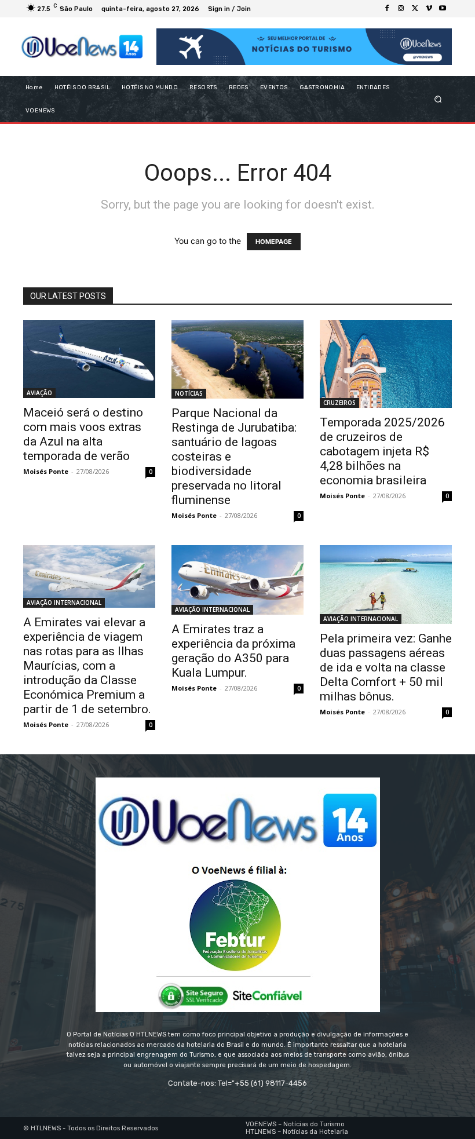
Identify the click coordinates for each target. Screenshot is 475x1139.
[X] (415, 9)
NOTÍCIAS (189, 393)
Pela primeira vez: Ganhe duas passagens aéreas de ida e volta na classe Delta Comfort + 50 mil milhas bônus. (386, 667)
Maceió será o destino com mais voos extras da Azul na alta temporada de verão (83, 434)
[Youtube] (443, 9)
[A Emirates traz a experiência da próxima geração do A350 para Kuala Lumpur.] (237, 580)
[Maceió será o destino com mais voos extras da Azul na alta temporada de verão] (89, 359)
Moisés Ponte (45, 471)
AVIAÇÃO (39, 393)
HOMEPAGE (273, 242)
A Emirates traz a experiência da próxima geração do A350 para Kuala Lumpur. (233, 651)
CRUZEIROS (339, 403)
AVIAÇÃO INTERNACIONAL (64, 602)
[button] (438, 99)
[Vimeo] (429, 9)
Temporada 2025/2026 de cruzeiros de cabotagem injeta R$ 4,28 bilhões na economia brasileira (382, 451)
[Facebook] (387, 9)
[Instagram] (401, 9)
